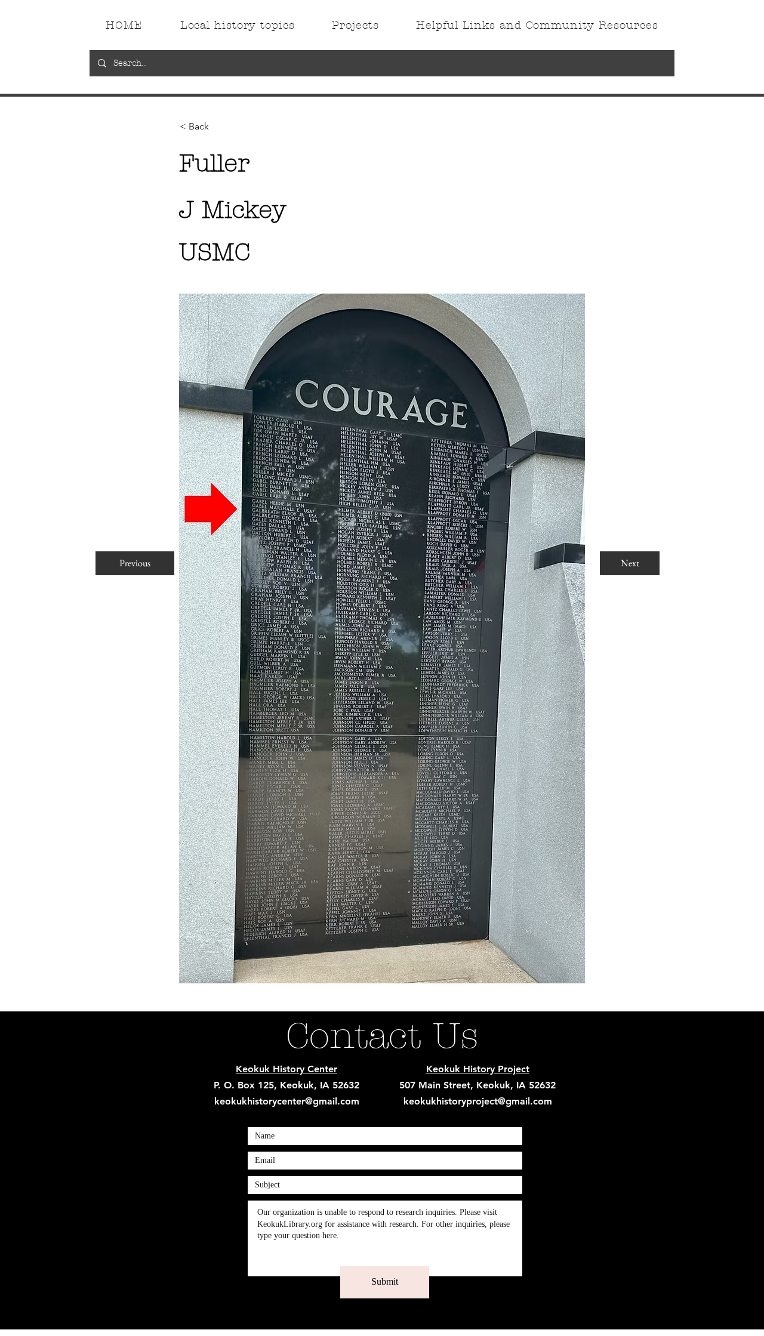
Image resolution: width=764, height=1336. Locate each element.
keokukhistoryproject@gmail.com (477, 1101)
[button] (219, 126)
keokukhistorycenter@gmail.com (286, 1101)
